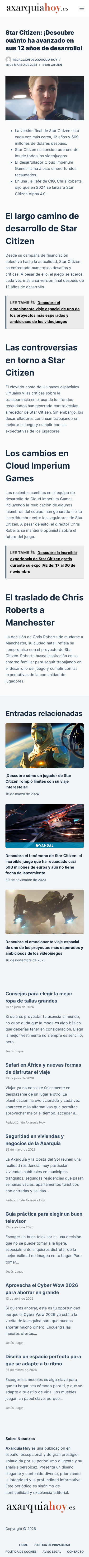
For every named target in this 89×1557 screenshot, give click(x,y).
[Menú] (82, 8)
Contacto (75, 1551)
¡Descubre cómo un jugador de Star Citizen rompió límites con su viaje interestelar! (38, 781)
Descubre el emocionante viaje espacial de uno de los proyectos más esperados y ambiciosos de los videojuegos (44, 947)
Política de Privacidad (52, 1545)
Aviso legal (51, 1551)
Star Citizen (52, 64)
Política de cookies (21, 1551)
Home (23, 1545)
